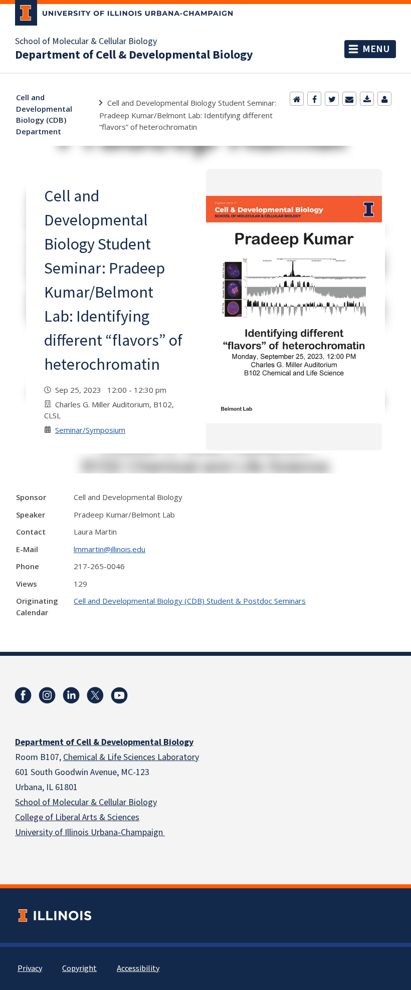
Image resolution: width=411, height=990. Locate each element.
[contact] (384, 99)
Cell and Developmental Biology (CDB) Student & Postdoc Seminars (190, 601)
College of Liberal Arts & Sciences (77, 817)
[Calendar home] (297, 99)
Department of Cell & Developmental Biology (134, 55)
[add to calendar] (367, 99)
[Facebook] (314, 99)
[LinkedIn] (71, 695)
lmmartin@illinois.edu (109, 549)
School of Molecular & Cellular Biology (86, 42)
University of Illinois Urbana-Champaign (90, 832)
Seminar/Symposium (90, 430)
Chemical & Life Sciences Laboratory (131, 757)
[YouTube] (119, 695)
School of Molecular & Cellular (70, 802)
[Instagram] (47, 695)
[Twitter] (332, 99)
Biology (141, 802)
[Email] (349, 99)
